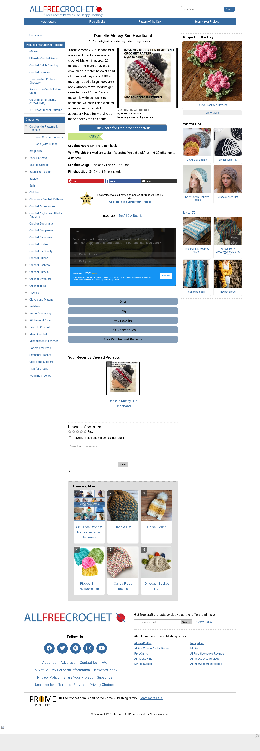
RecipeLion (197, 643)
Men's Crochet (38, 334)
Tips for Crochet (39, 368)
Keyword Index (105, 670)
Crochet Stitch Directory (44, 65)
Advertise (68, 662)
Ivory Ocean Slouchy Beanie (197, 199)
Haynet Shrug (228, 291)
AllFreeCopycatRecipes (204, 658)
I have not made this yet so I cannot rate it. (98, 437)
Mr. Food (195, 648)
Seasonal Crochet (40, 355)
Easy (122, 311)
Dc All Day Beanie (131, 215)
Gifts (122, 301)
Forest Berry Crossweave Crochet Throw (228, 251)
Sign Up (186, 622)
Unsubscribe (44, 685)
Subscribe (35, 35)
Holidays (34, 306)
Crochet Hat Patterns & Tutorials (43, 128)
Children (34, 192)
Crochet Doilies (38, 244)
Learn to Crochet (39, 327)
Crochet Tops (37, 285)
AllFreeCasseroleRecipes (206, 664)
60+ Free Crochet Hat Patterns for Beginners (89, 532)
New (186, 213)
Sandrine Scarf (196, 291)
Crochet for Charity (40, 251)
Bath (32, 185)
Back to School (38, 165)
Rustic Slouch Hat (228, 197)
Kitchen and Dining (40, 320)
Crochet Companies (41, 230)
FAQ (104, 662)
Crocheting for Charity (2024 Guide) (42, 101)
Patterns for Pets (40, 348)
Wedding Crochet (40, 375)
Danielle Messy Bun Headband (123, 403)
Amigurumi (35, 151)
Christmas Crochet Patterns (46, 199)
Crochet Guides (38, 258)
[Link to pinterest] (75, 648)
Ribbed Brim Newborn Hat (89, 586)
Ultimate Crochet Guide (43, 58)
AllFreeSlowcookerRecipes (207, 653)
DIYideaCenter (143, 664)
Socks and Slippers (41, 362)
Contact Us (88, 662)
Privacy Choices (102, 685)
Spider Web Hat (228, 160)
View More (212, 112)
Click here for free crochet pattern (123, 128)
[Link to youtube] (101, 648)
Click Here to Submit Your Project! (130, 201)
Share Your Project (78, 677)
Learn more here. (151, 698)
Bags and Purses (40, 171)
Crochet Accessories (42, 206)
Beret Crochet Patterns (49, 137)
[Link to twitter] (62, 648)
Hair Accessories (123, 330)
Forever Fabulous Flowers (212, 105)
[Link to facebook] (49, 648)
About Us (49, 662)
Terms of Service (71, 685)
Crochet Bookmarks (41, 223)
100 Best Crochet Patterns (45, 110)
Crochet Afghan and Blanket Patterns (46, 215)
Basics (33, 178)
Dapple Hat (123, 527)
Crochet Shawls (39, 272)
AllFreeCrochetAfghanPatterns (153, 648)
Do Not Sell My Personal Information (61, 670)
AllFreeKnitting (143, 643)
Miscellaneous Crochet (43, 341)
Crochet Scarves (39, 72)
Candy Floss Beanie (123, 586)
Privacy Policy (48, 677)
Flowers (34, 292)
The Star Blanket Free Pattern (196, 250)
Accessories (123, 320)
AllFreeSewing (143, 658)
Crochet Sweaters (40, 279)
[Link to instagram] (88, 648)
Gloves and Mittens (41, 299)
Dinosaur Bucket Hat (157, 586)
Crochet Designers (41, 237)
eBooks (34, 51)
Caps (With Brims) (46, 144)
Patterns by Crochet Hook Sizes (45, 91)
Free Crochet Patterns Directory (43, 80)
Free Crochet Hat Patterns (122, 339)
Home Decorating (40, 313)
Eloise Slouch (156, 527)
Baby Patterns (38, 158)
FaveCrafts (141, 653)
